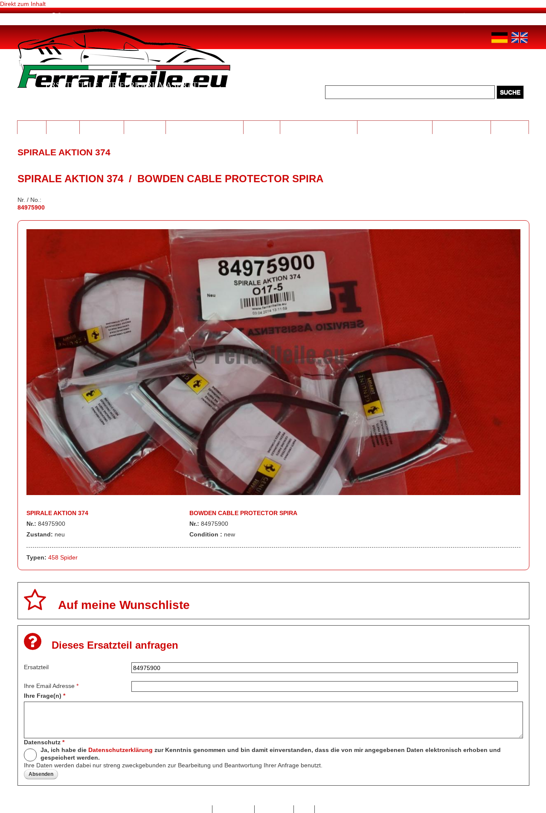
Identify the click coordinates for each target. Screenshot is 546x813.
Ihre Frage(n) (44, 695)
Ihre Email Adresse (51, 685)
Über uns (70, 16)
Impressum (274, 809)
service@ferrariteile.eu (405, 16)
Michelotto (144, 126)
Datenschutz (44, 742)
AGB (304, 809)
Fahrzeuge (510, 126)
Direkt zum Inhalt (23, 3)
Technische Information (318, 126)
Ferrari (31, 126)
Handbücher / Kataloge (395, 126)
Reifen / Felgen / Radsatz (205, 126)
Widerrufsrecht (339, 809)
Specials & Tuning (462, 126)
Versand (159, 16)
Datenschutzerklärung (120, 749)
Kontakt (197, 809)
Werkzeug (261, 126)
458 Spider (63, 557)
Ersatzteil (36, 667)
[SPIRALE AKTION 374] (273, 493)
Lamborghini (102, 126)
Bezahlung (115, 16)
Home (35, 16)
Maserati (63, 126)
